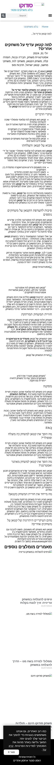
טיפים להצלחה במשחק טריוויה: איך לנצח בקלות (36, 601)
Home (45, 26)
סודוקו (26, 5)
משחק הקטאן (34, 61)
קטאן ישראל (32, 65)
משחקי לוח (18, 61)
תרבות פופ (18, 65)
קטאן (36, 320)
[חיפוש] (3, 15)
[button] (50, 15)
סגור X (11, 752)
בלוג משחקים (31, 26)
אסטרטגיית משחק (37, 57)
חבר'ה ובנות (19, 57)
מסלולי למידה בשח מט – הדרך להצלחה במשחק (32, 663)
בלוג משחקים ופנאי (22, 9)
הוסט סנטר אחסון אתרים (27, 760)
